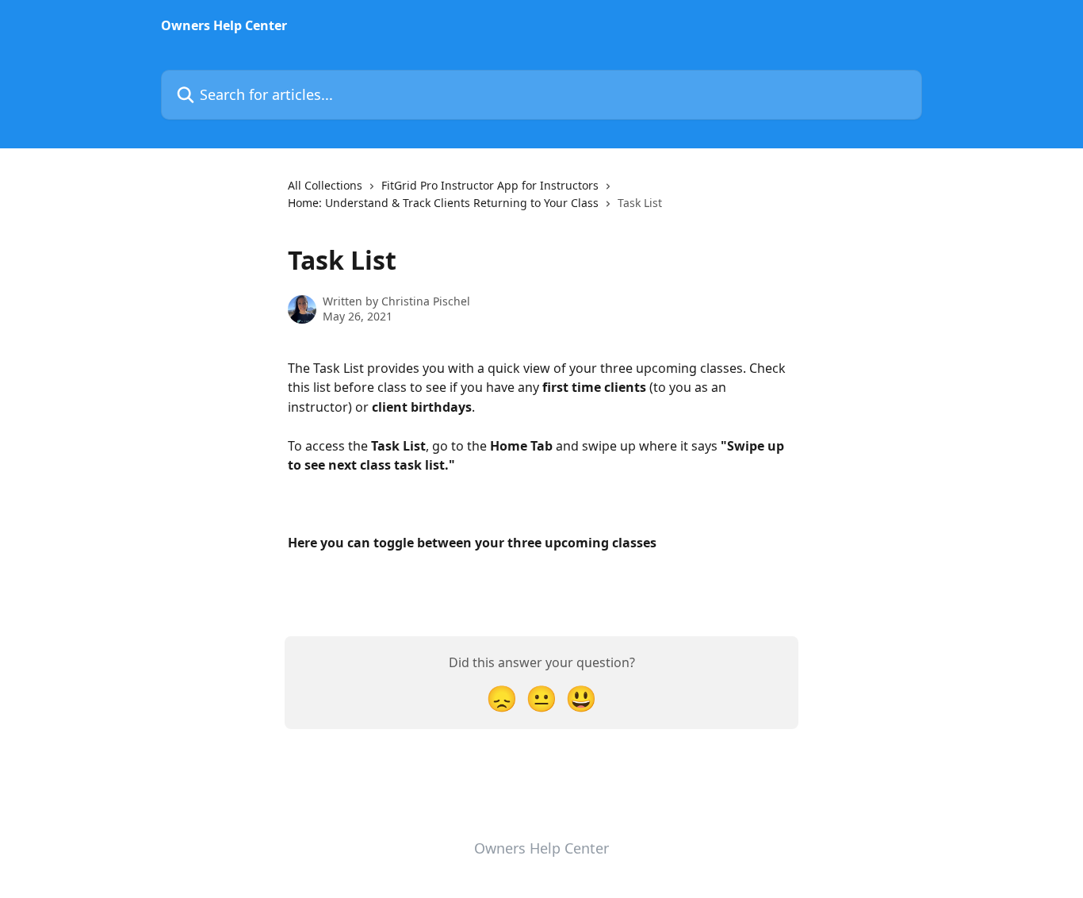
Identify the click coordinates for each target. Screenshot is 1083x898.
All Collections (325, 185)
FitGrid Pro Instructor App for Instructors (490, 185)
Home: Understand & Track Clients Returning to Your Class (443, 202)
